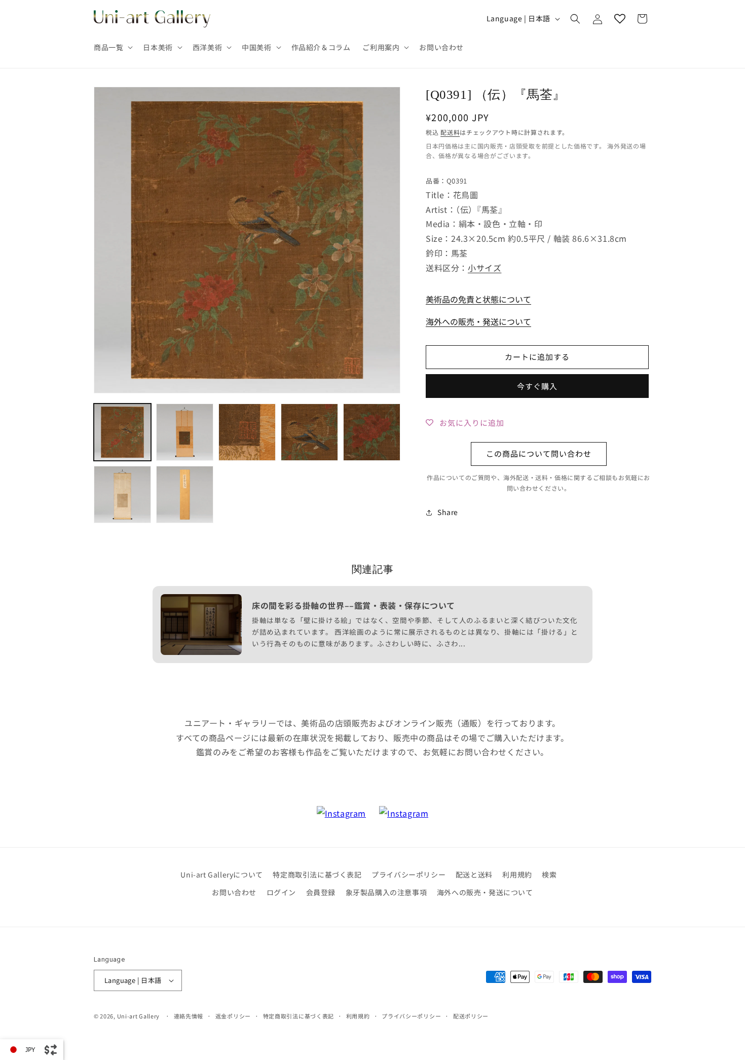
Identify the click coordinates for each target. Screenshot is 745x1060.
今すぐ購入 (537, 386)
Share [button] (447, 512)
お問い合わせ (234, 892)
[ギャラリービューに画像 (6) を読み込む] (122, 494)
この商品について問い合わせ (538, 453)
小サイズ (484, 268)
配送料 (450, 132)
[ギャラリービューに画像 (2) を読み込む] (184, 432)
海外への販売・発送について (478, 321)
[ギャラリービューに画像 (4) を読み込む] (309, 432)
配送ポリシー (471, 1016)
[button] (112, 47)
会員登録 (321, 892)
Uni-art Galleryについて (221, 874)
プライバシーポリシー (408, 874)
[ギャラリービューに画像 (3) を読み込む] (247, 432)
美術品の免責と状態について (478, 299)
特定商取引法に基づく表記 (317, 874)
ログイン (281, 892)
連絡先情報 (189, 1016)
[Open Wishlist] (620, 19)
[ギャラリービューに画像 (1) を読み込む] (122, 432)
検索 (549, 874)
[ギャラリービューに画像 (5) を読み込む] (371, 432)
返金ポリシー (233, 1016)
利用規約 (517, 874)
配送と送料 (474, 874)
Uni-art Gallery (138, 1016)
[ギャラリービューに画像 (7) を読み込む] (184, 494)
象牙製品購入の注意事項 (386, 892)
